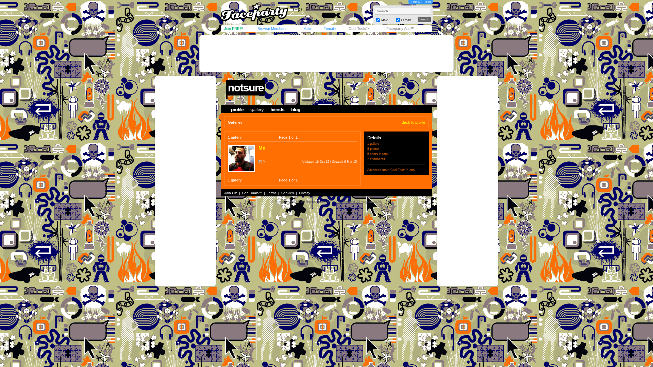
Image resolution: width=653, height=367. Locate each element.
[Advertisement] (326, 53)
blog (295, 109)
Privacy (304, 193)
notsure (246, 88)
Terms (271, 193)
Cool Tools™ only (402, 170)
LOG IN (416, 2)
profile (237, 109)
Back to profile (413, 122)
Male (307, 29)
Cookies (287, 193)
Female (329, 29)
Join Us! (230, 193)
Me (261, 148)
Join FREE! (233, 29)
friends (277, 109)
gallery (257, 109)
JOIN (428, 2)
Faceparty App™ (400, 29)
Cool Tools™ (359, 29)
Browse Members (272, 29)
